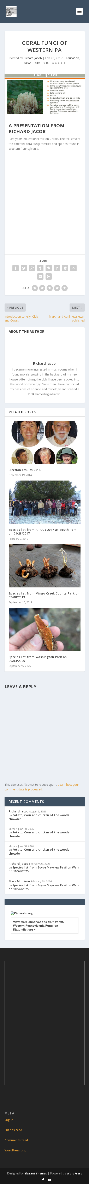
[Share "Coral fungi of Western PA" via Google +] (32, 268)
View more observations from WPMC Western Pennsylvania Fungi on (38, 925)
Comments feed (16, 1140)
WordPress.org (15, 1150)
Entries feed (13, 1130)
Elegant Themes (35, 1173)
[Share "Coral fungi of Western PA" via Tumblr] (40, 268)
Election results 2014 (25, 470)
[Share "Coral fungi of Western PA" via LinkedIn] (57, 268)
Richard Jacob (33, 58)
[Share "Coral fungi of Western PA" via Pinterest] (48, 268)
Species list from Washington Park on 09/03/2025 (38, 659)
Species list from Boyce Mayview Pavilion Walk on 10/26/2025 (44, 869)
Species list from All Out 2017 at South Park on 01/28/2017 (43, 531)
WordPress (74, 1173)
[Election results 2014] (45, 442)
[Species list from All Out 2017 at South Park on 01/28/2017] (45, 502)
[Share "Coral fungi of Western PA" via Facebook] (15, 268)
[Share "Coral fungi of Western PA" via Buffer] (65, 268)
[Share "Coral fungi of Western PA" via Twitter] (24, 268)
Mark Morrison (19, 881)
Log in (9, 1120)
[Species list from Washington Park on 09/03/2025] (45, 629)
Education (72, 58)
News (27, 63)
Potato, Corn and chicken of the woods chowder (39, 817)
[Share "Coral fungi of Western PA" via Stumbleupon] (73, 268)
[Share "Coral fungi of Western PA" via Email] (40, 276)
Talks (36, 63)
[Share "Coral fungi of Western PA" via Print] (48, 276)
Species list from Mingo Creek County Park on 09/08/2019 (44, 595)
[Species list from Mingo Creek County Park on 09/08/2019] (45, 565)
